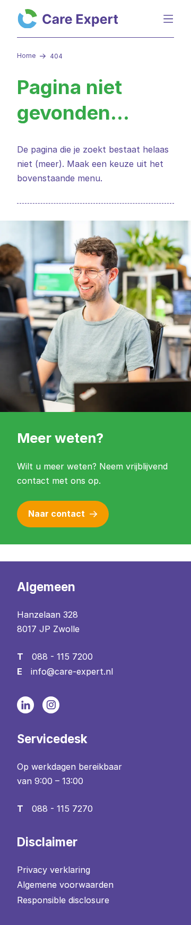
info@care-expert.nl (72, 671)
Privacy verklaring (53, 869)
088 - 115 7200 (62, 656)
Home (26, 56)
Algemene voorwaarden (65, 884)
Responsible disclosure (63, 900)
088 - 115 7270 (62, 808)
